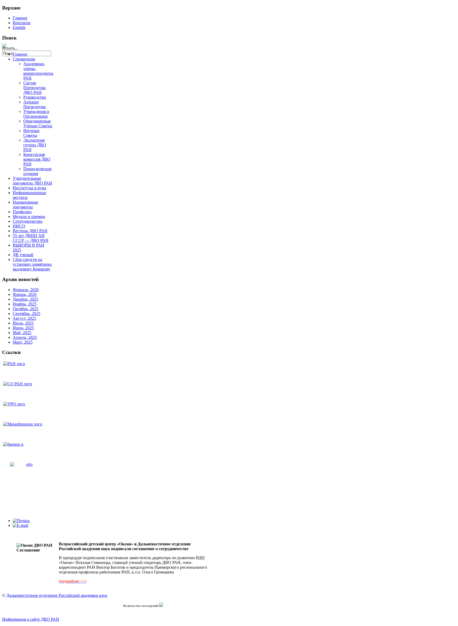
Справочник (24, 59)
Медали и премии (29, 216)
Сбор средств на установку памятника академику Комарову (32, 264)
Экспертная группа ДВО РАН (34, 145)
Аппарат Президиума (34, 104)
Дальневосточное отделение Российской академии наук (56, 595)
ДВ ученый (23, 254)
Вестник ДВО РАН (30, 231)
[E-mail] (20, 525)
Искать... (10, 48)
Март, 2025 (23, 342)
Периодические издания (37, 171)
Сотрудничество (27, 221)
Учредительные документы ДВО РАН (32, 180)
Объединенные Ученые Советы (37, 123)
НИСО (19, 226)
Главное (20, 18)
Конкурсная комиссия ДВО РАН (36, 159)
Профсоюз (22, 211)
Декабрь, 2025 (25, 299)
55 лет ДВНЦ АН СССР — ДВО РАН (31, 238)
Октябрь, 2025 (25, 309)
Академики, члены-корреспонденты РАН (38, 71)
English (19, 27)
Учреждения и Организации (36, 114)
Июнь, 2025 (23, 328)
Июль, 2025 (23, 323)
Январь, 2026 (25, 294)
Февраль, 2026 (26, 289)
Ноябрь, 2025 (25, 304)
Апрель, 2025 (25, 337)
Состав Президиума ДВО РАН (34, 88)
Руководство (34, 97)
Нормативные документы (25, 204)
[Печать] (21, 520)
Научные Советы (31, 133)
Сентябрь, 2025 (26, 313)
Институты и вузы (29, 188)
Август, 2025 (24, 318)
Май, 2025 (22, 332)
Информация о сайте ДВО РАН (30, 619)
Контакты (21, 22)
